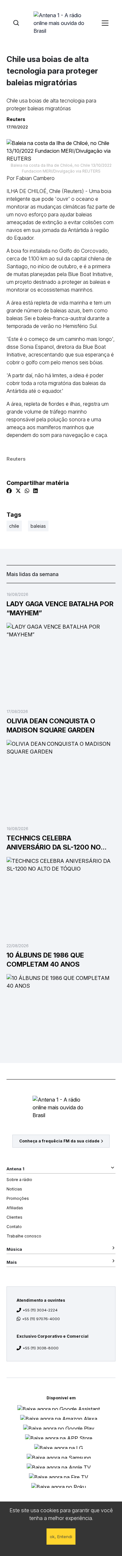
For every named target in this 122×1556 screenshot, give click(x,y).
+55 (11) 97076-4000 (41, 1319)
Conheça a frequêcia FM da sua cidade (59, 1141)
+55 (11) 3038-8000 (41, 1348)
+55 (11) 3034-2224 (40, 1310)
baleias (38, 526)
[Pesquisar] (16, 23)
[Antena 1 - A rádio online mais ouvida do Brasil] (61, 22)
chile (14, 526)
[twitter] (18, 491)
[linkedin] (35, 491)
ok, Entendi (61, 1536)
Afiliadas (15, 1207)
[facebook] (9, 491)
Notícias (14, 1189)
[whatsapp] (27, 491)
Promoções (18, 1198)
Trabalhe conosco (24, 1236)
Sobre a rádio (19, 1179)
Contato (14, 1226)
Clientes (14, 1217)
